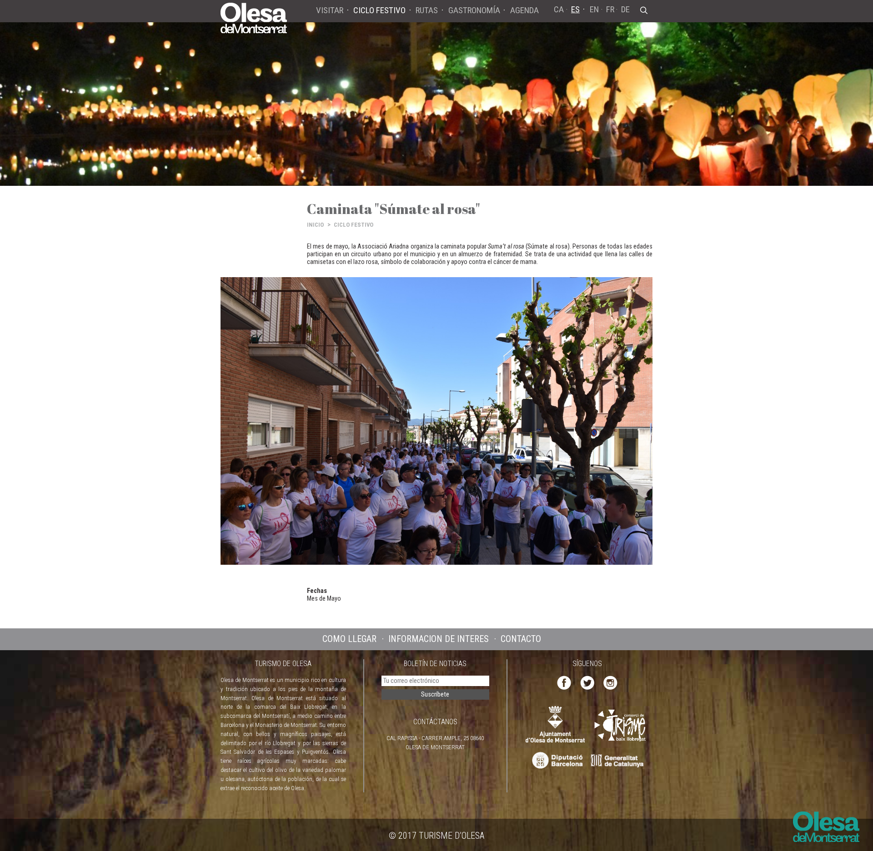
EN (594, 9)
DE (625, 9)
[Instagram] (610, 682)
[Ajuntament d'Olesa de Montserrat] (555, 724)
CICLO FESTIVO (353, 224)
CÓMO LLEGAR (349, 638)
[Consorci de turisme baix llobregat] (620, 725)
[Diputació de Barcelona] (556, 760)
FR (610, 9)
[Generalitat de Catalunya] (619, 760)
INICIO (315, 224)
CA (559, 9)
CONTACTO (521, 638)
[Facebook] (564, 682)
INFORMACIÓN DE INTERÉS (438, 638)
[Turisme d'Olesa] (254, 17)
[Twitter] (587, 682)
